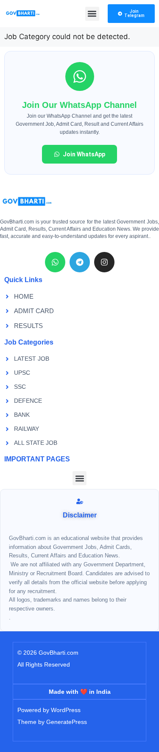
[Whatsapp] (55, 262)
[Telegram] (80, 262)
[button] (92, 14)
